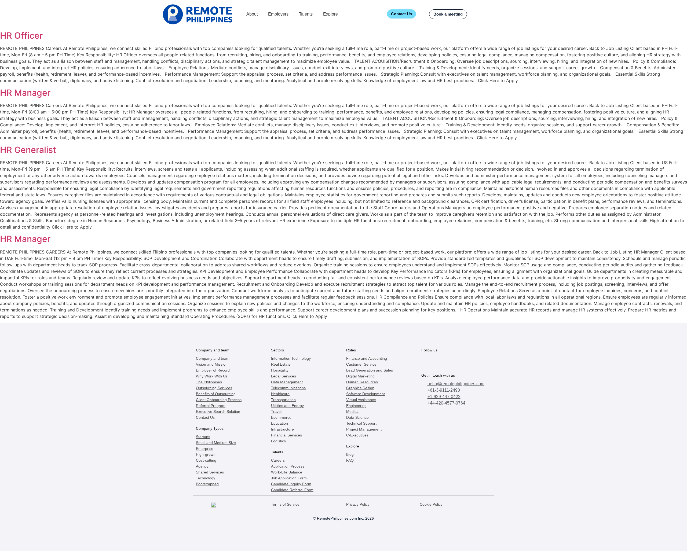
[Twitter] (439, 361)
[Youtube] (463, 361)
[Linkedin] (474, 361)
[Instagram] (451, 361)
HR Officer (21, 35)
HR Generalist (28, 150)
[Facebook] (427, 361)
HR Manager (25, 92)
